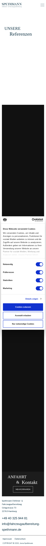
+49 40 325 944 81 (14, 518)
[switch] (39, 272)
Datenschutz (20, 539)
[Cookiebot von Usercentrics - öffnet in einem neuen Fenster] (32, 220)
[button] (23, 489)
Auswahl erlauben (23, 315)
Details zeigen (31, 299)
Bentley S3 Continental (22, 453)
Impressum (7, 539)
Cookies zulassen (23, 307)
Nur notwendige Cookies (23, 324)
